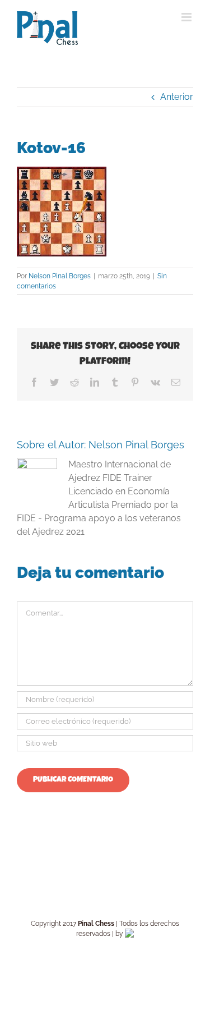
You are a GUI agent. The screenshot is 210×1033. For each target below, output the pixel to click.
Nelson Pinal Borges (60, 276)
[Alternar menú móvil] (187, 17)
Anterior (176, 96)
